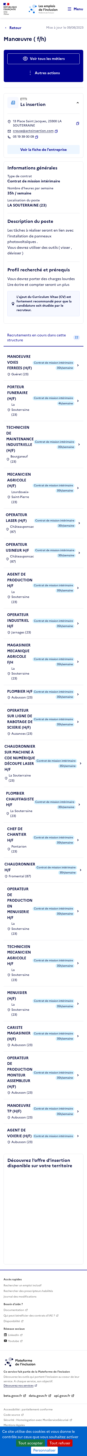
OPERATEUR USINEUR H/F (17, 547)
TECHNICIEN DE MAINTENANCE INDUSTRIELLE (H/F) (20, 439)
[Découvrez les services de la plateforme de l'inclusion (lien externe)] (20, 1362)
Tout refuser (60, 1443)
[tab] (43, 338)
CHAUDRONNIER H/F (19, 867)
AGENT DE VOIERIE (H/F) (19, 1133)
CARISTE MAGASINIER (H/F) (19, 1033)
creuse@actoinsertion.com (33, 131)
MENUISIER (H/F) (17, 995)
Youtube (13, 1341)
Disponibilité (12, 1321)
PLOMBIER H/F (20, 691)
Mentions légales (14, 1425)
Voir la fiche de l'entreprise (43, 149)
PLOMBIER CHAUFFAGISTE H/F (20, 799)
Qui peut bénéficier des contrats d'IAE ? (29, 1316)
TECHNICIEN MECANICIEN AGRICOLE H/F (19, 955)
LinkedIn (13, 1335)
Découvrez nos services (18, 1386)
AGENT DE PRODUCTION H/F (19, 580)
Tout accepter (30, 1443)
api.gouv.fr (62, 1395)
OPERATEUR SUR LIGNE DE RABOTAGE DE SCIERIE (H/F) (20, 719)
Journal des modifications (20, 1297)
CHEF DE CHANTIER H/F (16, 834)
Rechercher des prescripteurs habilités (28, 1291)
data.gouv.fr (38, 1395)
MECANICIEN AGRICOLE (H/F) (19, 480)
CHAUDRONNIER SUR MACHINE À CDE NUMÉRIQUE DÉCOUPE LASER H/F (19, 758)
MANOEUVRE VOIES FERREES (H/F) (19, 362)
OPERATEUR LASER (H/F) (16, 517)
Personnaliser (44, 1450)
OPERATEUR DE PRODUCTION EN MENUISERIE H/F (19, 903)
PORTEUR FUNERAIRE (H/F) (17, 392)
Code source (12, 1415)
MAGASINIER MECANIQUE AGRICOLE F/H (19, 653)
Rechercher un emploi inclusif (22, 1285)
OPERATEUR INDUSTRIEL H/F (18, 620)
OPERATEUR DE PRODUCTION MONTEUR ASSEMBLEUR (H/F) (19, 1072)
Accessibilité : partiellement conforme (28, 1409)
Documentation (14, 1310)
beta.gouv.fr (13, 1395)
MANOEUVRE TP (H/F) (19, 1108)
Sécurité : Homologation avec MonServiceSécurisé (36, 1420)
